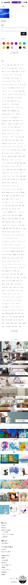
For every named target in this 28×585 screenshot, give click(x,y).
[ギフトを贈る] (14, 413)
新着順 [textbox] (23, 6)
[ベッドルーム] (14, 366)
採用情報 (3, 574)
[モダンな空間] (14, 354)
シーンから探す (5, 532)
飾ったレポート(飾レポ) (6, 551)
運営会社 (3, 557)
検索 (24, 33)
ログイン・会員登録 (16, 2)
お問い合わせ (4, 562)
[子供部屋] (14, 377)
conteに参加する (4, 543)
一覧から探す (5, 536)
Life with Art (3, 549)
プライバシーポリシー (5, 569)
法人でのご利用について (6, 565)
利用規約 (3, 567)
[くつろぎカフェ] (14, 401)
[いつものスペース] (14, 389)
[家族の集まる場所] (14, 342)
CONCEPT (3, 525)
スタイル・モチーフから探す (8, 534)
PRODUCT (3, 527)
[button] (14, 52)
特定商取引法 (4, 572)
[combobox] (24, 6)
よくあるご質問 (4, 560)
